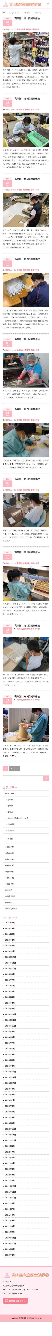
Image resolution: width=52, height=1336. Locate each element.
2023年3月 (10, 1123)
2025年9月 (10, 974)
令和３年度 (35, 700)
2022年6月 (10, 1157)
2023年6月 (10, 1106)
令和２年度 (9, 884)
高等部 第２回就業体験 (27, 98)
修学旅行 (8, 890)
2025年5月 (10, 991)
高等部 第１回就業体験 (27, 18)
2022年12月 (10, 1129)
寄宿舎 (10, 839)
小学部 (10, 800)
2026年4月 (10, 940)
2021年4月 (10, 1220)
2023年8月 (10, 1094)
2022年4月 (10, 1169)
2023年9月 (10, 1089)
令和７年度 (35, 110)
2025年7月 (10, 980)
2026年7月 (10, 923)
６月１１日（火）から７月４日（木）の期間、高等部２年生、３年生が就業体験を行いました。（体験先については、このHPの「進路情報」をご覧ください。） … (25, 394)
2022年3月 (10, 1175)
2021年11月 (10, 1192)
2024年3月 (10, 1060)
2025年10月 (10, 968)
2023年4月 (10, 1117)
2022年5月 (10, 1163)
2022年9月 (10, 1146)
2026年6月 (10, 928)
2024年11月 (10, 1020)
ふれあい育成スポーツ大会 (18, 818)
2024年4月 (10, 1054)
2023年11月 (10, 1077)
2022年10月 (10, 1140)
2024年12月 (10, 1014)
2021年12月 (10, 1186)
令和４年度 (35, 563)
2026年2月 (10, 951)
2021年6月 (10, 1215)
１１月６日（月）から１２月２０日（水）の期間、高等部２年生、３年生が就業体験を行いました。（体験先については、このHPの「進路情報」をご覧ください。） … (25, 464)
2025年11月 (10, 963)
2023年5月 (10, 1112)
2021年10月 (10, 1198)
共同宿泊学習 (10, 896)
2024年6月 (10, 1049)
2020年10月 (10, 1243)
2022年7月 (10, 1152)
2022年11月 (10, 1135)
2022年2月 (10, 1180)
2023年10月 (10, 1083)
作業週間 (11, 824)
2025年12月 (10, 957)
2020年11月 (10, 1238)
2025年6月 (10, 986)
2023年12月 (10, 1071)
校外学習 (8, 903)
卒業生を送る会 (11, 909)
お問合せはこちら (17, 1301)
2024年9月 (10, 1031)
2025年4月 (10, 997)
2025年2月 (10, 1008)
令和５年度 (35, 420)
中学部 (10, 806)
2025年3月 (10, 1003)
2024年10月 (10, 1026)
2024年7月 (10, 1043)
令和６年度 (35, 270)
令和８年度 (21, 29)
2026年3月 (10, 945)
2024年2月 (10, 1066)
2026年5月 (10, 934)
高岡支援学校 (23, 1318)
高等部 (28, 29)
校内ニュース (10, 29)
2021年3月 (10, 1226)
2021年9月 (10, 1203)
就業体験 (35, 29)
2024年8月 (10, 1037)
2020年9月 (10, 1249)
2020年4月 (10, 1255)
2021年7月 (10, 1209)
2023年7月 (10, 1100)
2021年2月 (10, 1232)
